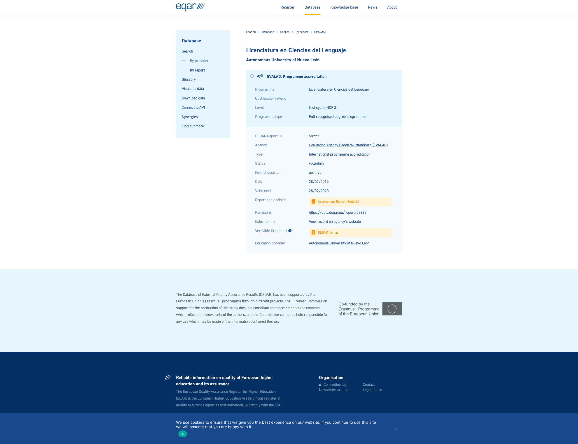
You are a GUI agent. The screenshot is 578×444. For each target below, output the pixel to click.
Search (187, 51)
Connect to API (193, 108)
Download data (193, 98)
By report (197, 70)
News (372, 7)
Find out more (193, 126)
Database (312, 7)
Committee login (337, 385)
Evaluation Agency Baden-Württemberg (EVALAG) (348, 145)
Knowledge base (344, 7)
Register (287, 7)
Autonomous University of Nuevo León (339, 243)
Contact (369, 385)
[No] (396, 428)
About (392, 7)
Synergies (190, 117)
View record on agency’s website (335, 222)
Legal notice (372, 390)
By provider (199, 61)
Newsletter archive (334, 390)
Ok (183, 434)
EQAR (190, 7)
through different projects (262, 301)
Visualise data (193, 89)
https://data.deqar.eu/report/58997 (338, 213)
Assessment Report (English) (338, 201)
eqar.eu (251, 32)
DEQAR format (328, 232)
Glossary (189, 80)
